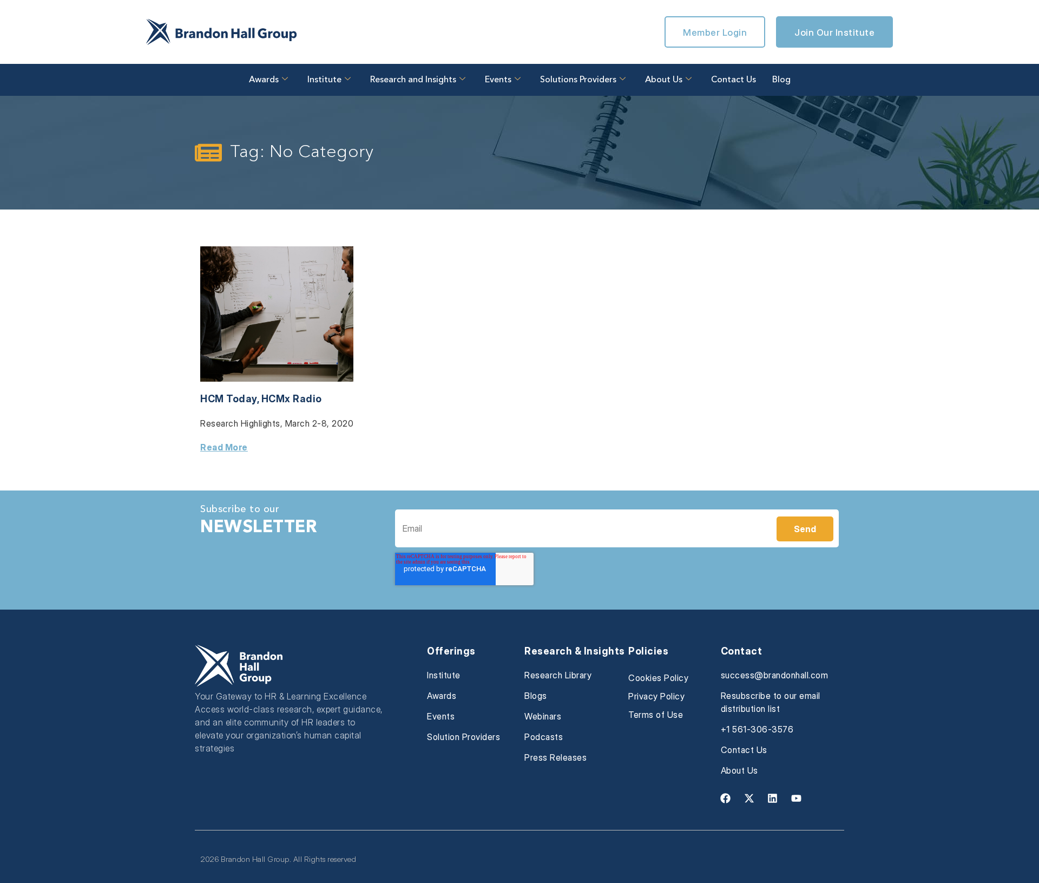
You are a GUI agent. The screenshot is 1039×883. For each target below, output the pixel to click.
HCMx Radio (291, 398)
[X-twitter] (749, 798)
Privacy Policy (656, 696)
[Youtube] (796, 798)
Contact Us (733, 80)
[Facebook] (725, 798)
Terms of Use (655, 714)
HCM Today (228, 398)
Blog (781, 80)
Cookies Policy (658, 677)
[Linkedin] (772, 798)
